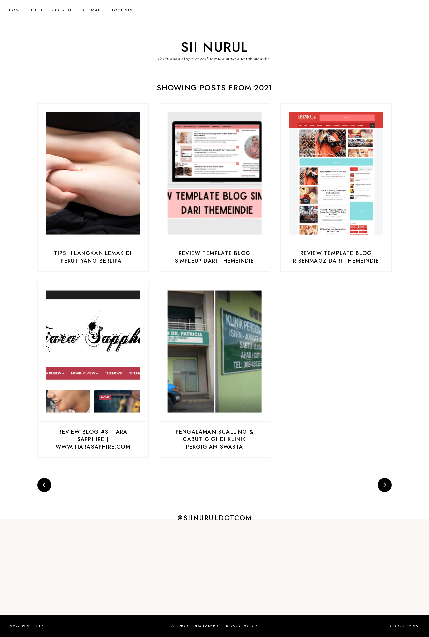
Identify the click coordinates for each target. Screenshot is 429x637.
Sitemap (91, 10)
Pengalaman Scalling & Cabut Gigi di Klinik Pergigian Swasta (214, 439)
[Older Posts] (385, 485)
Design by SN (403, 626)
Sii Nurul (214, 47)
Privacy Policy (240, 625)
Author (179, 625)
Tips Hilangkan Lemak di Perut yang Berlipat (93, 256)
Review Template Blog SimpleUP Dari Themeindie (214, 256)
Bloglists (121, 10)
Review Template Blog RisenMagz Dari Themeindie (336, 256)
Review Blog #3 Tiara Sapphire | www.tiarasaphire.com (93, 439)
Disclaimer (206, 625)
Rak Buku (62, 10)
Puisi (37, 10)
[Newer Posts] (44, 485)
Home (15, 10)
